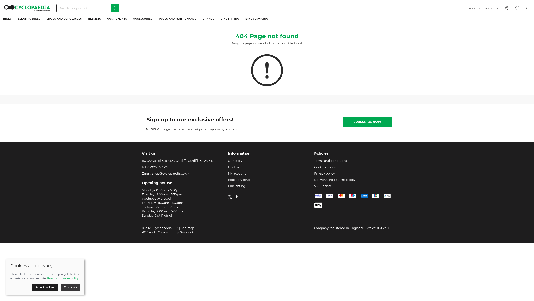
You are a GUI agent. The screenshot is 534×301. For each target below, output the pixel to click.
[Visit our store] (507, 8)
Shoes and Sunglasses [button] (64, 18)
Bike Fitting (230, 18)
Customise (70, 287)
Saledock (187, 232)
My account (237, 173)
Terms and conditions (330, 161)
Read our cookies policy (62, 278)
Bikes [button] (7, 18)
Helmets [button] (94, 18)
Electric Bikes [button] (29, 18)
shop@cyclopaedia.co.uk (170, 173)
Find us (233, 167)
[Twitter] (230, 196)
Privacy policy (324, 173)
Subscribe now (367, 122)
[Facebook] (237, 197)
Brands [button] (208, 18)
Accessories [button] (142, 18)
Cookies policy (325, 167)
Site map (187, 228)
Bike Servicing (256, 18)
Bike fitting (236, 186)
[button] (517, 8)
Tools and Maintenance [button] (177, 18)
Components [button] (117, 18)
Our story (235, 161)
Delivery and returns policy (334, 180)
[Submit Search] (115, 8)
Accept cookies (44, 287)
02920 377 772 (158, 167)
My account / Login (484, 8)
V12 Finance (323, 186)
